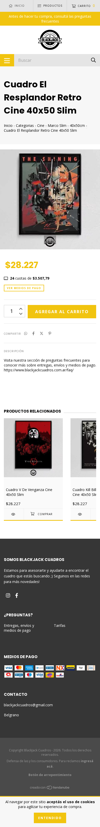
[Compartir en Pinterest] (49, 333)
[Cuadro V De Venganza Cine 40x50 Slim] (14, 514)
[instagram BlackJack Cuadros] (8, 595)
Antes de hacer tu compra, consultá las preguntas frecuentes (50, 19)
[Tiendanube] (50, 788)
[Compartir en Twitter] (41, 333)
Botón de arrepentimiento (50, 775)
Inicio (8, 125)
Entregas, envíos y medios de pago (19, 628)
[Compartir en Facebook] (33, 333)
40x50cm (77, 125)
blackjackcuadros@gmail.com (28, 704)
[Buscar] (93, 59)
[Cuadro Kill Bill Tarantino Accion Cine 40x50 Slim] (80, 514)
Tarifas (59, 625)
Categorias (25, 125)
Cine (40, 125)
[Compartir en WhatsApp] (25, 333)
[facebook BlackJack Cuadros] (16, 595)
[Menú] (7, 60)
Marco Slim (57, 125)
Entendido (50, 818)
